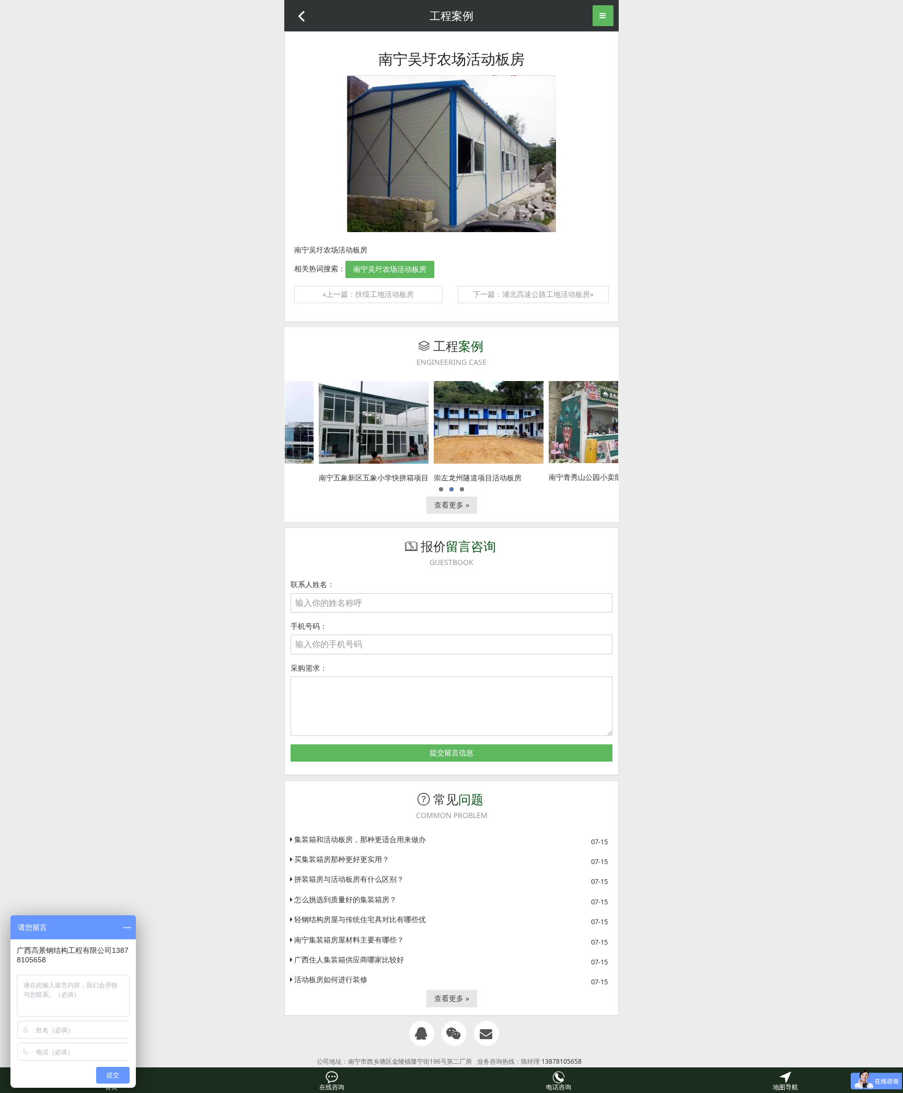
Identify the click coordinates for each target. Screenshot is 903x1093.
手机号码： (309, 626)
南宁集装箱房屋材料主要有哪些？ (349, 940)
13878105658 (561, 1061)
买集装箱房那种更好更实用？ (341, 859)
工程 (450, 345)
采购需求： (309, 668)
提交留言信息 (451, 752)
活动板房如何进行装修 (330, 979)
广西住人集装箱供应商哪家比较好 (349, 959)
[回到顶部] (885, 1049)
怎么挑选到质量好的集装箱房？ (345, 899)
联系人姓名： (312, 584)
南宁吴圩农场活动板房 (389, 269)
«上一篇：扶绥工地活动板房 (368, 294)
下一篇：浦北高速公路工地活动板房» (533, 294)
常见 (450, 799)
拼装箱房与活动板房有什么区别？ (349, 879)
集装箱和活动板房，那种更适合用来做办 (360, 839)
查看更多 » (451, 505)
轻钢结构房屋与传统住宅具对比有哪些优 (360, 919)
